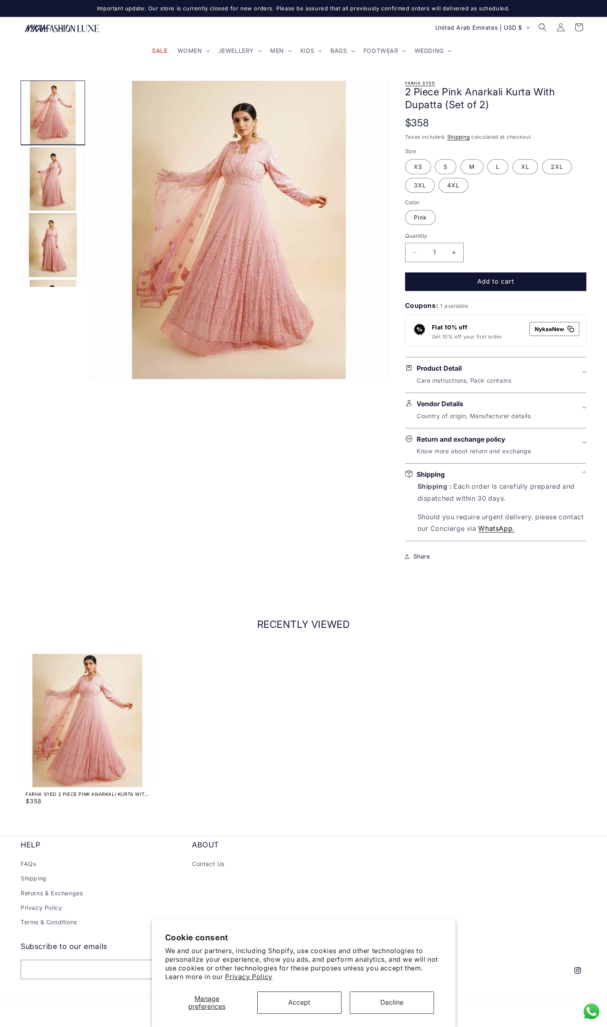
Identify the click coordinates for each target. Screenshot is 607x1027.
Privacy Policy (248, 977)
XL (525, 166)
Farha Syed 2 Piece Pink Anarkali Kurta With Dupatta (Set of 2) (87, 794)
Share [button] (421, 556)
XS (418, 166)
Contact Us (208, 863)
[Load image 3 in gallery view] (53, 245)
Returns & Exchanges (52, 893)
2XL (557, 166)
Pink (420, 217)
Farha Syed (420, 82)
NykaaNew (549, 329)
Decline (391, 1002)
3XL (420, 185)
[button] (193, 50)
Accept (299, 1002)
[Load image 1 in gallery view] (53, 112)
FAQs (28, 863)
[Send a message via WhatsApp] (591, 1011)
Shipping (458, 137)
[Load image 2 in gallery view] (53, 179)
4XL (453, 185)
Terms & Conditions (49, 921)
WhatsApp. (496, 528)
